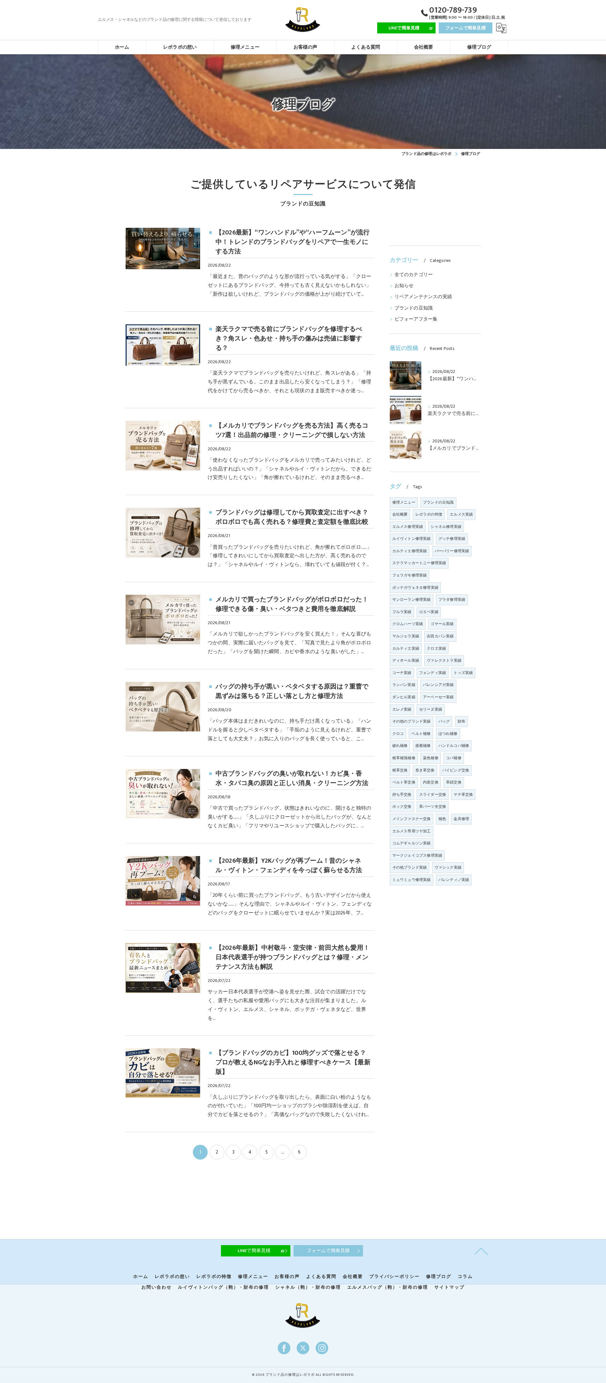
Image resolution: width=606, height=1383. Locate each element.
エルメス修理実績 (407, 526)
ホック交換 (402, 806)
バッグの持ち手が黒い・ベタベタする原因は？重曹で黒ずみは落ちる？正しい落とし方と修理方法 (292, 691)
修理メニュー (403, 502)
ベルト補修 (421, 733)
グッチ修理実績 (451, 538)
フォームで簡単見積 (465, 28)
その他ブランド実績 (409, 867)
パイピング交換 (455, 770)
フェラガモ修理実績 (409, 575)
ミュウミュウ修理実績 (411, 880)
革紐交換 (453, 782)
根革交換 (400, 770)
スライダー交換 (432, 794)
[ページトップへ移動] (481, 1250)
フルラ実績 (402, 612)
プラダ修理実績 (451, 599)
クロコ (398, 733)
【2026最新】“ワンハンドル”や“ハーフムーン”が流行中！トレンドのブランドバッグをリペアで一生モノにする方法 (293, 242)
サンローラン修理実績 (411, 599)
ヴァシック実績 (448, 867)
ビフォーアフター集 (416, 319)
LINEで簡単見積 (404, 28)
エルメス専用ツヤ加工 (411, 831)
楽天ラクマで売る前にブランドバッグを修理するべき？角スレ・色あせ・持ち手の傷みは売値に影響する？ (289, 338)
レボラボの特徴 (428, 514)
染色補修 (430, 758)
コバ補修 (453, 758)
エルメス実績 (461, 514)
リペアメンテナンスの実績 (423, 297)
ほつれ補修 (448, 733)
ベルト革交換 (403, 782)
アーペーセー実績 (438, 697)
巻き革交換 (425, 770)
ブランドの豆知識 (414, 308)
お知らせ (404, 286)
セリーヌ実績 (430, 709)
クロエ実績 (436, 648)
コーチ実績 (402, 673)
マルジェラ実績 (405, 636)
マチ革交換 (463, 794)
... (282, 1152)
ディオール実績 (405, 660)
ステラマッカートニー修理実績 (419, 563)
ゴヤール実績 (442, 624)
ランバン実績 (403, 685)
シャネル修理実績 (446, 526)
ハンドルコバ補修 (453, 745)
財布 (461, 721)
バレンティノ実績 (453, 880)
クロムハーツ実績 (407, 624)
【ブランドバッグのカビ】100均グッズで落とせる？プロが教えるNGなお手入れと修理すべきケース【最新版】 (293, 1062)
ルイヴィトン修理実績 (411, 538)
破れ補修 (400, 745)
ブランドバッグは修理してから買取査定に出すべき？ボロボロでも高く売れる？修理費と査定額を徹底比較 (292, 517)
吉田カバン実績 (440, 636)
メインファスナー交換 (411, 819)
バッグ (444, 721)
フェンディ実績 (432, 673)
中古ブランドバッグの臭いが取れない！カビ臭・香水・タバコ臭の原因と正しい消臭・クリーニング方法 (292, 778)
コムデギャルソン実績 (411, 843)
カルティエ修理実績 (409, 551)
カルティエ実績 (405, 648)
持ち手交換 (402, 794)
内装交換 (430, 782)
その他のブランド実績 (411, 721)
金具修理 (461, 819)
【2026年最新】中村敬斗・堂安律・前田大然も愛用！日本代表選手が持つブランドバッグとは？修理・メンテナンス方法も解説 (293, 957)
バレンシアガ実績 (438, 685)
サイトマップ (449, 1287)
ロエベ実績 (428, 612)
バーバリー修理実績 (452, 551)
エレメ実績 (402, 709)
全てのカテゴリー (414, 275)
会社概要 (400, 514)
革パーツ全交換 (432, 806)
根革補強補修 (403, 758)
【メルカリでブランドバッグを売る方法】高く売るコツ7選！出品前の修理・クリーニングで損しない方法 (292, 430)
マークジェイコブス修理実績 (417, 855)
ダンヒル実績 (403, 697)
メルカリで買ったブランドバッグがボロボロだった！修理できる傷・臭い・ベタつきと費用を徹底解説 (292, 604)
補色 (442, 819)
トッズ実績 (463, 673)
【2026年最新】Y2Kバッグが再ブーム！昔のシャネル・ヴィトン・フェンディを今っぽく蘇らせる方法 (289, 865)
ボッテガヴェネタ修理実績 (415, 587)
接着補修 (423, 745)
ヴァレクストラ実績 (444, 660)
